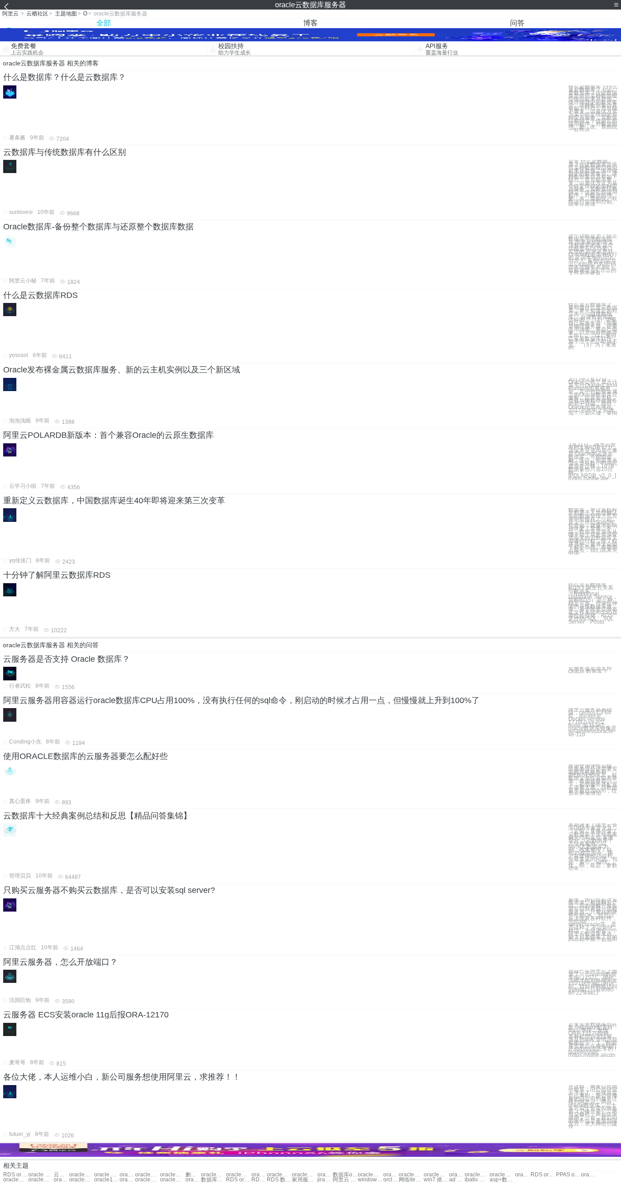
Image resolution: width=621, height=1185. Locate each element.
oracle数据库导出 (279, 1174)
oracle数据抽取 (127, 1174)
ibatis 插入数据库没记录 (477, 1179)
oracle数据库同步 (523, 1174)
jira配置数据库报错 (325, 1179)
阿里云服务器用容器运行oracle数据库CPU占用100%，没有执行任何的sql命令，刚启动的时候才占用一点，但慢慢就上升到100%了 (241, 700)
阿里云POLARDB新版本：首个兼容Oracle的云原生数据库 (108, 435)
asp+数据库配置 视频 (502, 1179)
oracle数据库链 (457, 1174)
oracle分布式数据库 (193, 1179)
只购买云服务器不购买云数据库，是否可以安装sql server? (109, 890)
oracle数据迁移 (588, 1174)
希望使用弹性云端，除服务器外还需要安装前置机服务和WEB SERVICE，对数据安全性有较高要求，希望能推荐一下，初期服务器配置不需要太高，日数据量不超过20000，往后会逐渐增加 (592, 779)
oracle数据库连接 (304, 1174)
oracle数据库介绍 (213, 1174)
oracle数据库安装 (325, 1174)
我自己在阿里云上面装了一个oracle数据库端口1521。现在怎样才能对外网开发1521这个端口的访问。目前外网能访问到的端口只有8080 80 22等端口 (592, 982)
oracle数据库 (81, 1174)
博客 (310, 23)
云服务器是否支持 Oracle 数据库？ (66, 659)
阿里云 (10, 13)
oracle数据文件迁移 (40, 1179)
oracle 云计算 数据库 (147, 1179)
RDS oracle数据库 (259, 1179)
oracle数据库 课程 (411, 1174)
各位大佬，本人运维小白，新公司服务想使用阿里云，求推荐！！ (121, 1076)
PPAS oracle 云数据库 (568, 1174)
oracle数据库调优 (81, 1179)
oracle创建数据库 (238, 1174)
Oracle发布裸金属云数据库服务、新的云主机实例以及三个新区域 (121, 369)
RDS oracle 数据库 (238, 1179)
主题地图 (66, 13)
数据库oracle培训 (345, 1174)
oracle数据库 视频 (370, 1174)
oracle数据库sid (127, 1179)
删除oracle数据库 (193, 1174)
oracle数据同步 (15, 1179)
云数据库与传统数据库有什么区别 (64, 152)
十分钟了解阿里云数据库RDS (56, 575)
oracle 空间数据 (106, 1174)
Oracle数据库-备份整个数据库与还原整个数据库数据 (98, 226)
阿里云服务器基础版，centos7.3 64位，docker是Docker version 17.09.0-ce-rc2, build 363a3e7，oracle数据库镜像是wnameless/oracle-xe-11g (592, 722)
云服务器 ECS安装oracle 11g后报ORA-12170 (86, 1014)
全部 (103, 23)
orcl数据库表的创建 (391, 1179)
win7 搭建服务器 (436, 1179)
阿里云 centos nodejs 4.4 (345, 1179)
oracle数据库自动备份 (172, 1179)
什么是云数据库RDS (40, 295)
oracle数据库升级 (172, 1174)
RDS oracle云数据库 (543, 1174)
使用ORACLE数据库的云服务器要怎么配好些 (85, 756)
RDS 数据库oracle (279, 1179)
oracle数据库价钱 (477, 1174)
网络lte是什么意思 (411, 1179)
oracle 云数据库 (40, 1174)
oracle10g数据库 (106, 1179)
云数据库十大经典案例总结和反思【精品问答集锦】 (97, 815)
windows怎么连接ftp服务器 (370, 1179)
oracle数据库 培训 (436, 1174)
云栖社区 (37, 13)
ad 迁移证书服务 (457, 1179)
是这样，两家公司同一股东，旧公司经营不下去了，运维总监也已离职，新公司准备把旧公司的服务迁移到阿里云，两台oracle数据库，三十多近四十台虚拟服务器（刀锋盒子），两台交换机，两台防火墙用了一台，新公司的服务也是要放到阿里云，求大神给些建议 (592, 1107)
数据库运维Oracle (213, 1179)
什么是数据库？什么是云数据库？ (64, 77)
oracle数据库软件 (391, 1174)
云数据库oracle (61, 1174)
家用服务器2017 (304, 1179)
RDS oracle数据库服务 (15, 1174)
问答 (517, 23)
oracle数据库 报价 (147, 1174)
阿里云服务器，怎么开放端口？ (60, 962)
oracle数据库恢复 (259, 1174)
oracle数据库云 (502, 1174)
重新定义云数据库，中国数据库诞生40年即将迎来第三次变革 (114, 500)
